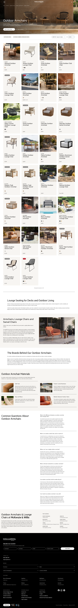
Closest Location (49, 546)
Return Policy (42, 592)
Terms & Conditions (44, 595)
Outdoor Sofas (7, 36)
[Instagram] (61, 590)
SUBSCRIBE (67, 548)
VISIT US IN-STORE (8, 29)
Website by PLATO (72, 605)
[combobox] (52, 548)
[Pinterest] (64, 590)
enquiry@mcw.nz (6, 559)
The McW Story (24, 595)
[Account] (72, 2)
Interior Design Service (8, 592)
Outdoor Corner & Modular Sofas (21, 36)
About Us (23, 593)
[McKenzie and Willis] (39, 2)
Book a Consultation (7, 597)
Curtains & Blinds (7, 593)
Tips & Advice (24, 599)
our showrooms (23, 526)
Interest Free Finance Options (46, 597)
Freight (41, 593)
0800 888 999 (6, 557)
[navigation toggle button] (4, 2)
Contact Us (23, 592)
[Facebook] (59, 590)
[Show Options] (58, 548)
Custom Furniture (7, 595)
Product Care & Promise (26, 597)
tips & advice (21, 29)
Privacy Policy (65, 605)
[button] (74, 2)
